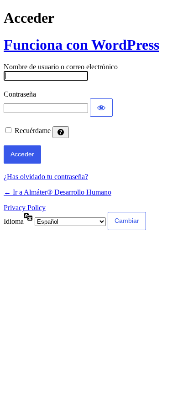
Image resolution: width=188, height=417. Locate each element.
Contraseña (20, 94)
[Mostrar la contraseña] (101, 107)
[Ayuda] (60, 132)
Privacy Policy (25, 207)
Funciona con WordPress (81, 44)
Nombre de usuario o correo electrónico (61, 67)
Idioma (14, 221)
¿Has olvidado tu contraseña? (46, 176)
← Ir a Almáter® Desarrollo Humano (57, 192)
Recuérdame (33, 130)
